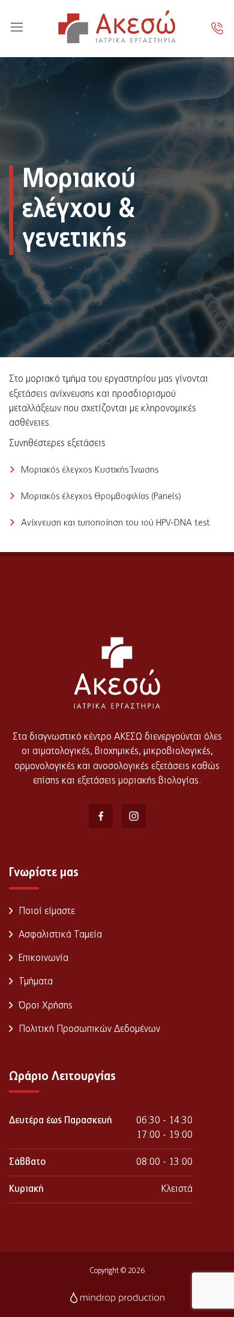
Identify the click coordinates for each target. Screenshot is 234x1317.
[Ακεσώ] (117, 28)
